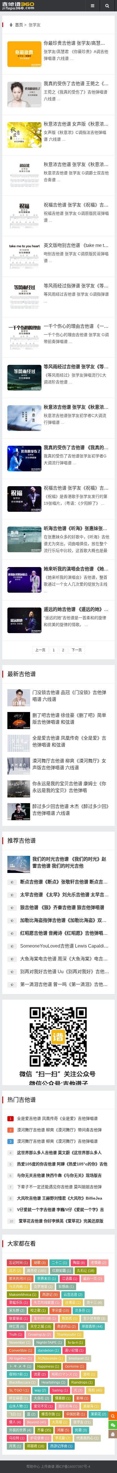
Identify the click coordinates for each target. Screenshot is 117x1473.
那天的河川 (20, 1279)
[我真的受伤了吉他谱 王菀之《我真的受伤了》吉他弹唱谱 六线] (24, 94)
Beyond (36, 1422)
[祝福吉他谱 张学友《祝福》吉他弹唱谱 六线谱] (24, 216)
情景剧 (62, 1398)
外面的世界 (20, 1430)
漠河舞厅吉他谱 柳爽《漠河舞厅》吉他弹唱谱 (57, 1141)
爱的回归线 (45, 1319)
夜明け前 (18, 1374)
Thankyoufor (69, 1335)
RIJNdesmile (50, 1359)
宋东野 (16, 1311)
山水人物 (18, 1406)
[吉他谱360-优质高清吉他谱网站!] (21, 5)
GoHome (74, 1366)
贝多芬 (82, 1311)
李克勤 (62, 1438)
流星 (40, 1374)
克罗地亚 (43, 1287)
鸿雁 (63, 1430)
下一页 (77, 650)
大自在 (41, 1398)
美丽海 (91, 1406)
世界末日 (46, 1279)
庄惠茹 (73, 1303)
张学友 (82, 1422)
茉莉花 (98, 1414)
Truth (15, 1335)
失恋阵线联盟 (46, 1303)
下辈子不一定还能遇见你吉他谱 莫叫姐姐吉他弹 (59, 1186)
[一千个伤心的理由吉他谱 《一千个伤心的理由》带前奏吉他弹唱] (24, 337)
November (19, 1343)
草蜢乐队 (18, 1303)
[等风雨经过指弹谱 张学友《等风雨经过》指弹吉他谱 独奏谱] (24, 297)
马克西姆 (18, 1287)
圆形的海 (67, 1406)
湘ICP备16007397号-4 (72, 1467)
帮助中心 (33, 1467)
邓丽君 (35, 1446)
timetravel (79, 1359)
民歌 (81, 1430)
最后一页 (92, 1279)
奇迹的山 (66, 1327)
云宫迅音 (73, 1295)
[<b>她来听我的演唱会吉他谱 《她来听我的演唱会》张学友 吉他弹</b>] (24, 580)
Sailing (60, 1390)
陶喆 (79, 1263)
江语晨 (69, 1279)
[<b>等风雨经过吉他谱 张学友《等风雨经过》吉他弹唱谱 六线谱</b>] (24, 377)
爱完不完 (43, 1406)
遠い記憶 (74, 1351)
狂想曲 (66, 1287)
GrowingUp (39, 1335)
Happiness (48, 1366)
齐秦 (44, 1430)
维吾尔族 (50, 1414)
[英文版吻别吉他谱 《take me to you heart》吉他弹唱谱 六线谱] (24, 256)
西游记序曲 (61, 1446)
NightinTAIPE (49, 1343)
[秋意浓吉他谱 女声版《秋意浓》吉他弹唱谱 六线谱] (24, 135)
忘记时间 (18, 1263)
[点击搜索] (112, 1415)
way (40, 1390)
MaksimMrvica (22, 1295)
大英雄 (59, 1422)
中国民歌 (75, 1414)
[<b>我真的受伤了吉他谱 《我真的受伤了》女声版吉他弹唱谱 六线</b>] (24, 458)
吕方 (15, 1271)
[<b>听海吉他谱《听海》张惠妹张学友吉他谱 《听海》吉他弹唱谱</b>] (24, 539)
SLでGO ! (19, 1390)
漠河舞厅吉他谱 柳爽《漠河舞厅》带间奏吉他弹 (59, 1130)
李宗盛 (60, 1311)
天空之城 (40, 1327)
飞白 (15, 1414)
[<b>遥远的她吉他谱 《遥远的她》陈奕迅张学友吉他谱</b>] (24, 620)
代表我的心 (87, 1438)
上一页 (40, 650)
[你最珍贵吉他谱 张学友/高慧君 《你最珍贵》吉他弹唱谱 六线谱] (24, 54)
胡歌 (40, 1263)
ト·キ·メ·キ (20, 1366)
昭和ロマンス (64, 1374)
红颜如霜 (61, 1271)
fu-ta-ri (75, 1343)
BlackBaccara (22, 1382)
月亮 (15, 1446)
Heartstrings (53, 1382)
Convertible (20, 1351)
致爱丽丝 (18, 1319)
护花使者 (39, 1438)
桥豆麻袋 (18, 1398)
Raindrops (82, 1382)
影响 (82, 1398)
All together (20, 1359)
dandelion (48, 1351)
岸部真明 (92, 1327)
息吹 (89, 1374)
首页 (19, 24)
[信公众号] (112, 1425)
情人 (15, 1422)
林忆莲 (16, 1327)
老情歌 (98, 1263)
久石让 (85, 1271)
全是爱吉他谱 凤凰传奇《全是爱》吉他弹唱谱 (57, 1118)
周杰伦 (36, 1271)
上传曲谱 (48, 1467)
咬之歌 (38, 1311)
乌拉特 (16, 1438)
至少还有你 (94, 1319)
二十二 (59, 1263)
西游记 (50, 1295)
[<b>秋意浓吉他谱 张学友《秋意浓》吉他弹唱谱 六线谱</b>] (24, 418)
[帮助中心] (112, 1434)
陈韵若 (69, 1319)
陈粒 (95, 1390)
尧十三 (94, 1303)
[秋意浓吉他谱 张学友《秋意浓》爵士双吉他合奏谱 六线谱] (24, 175)
